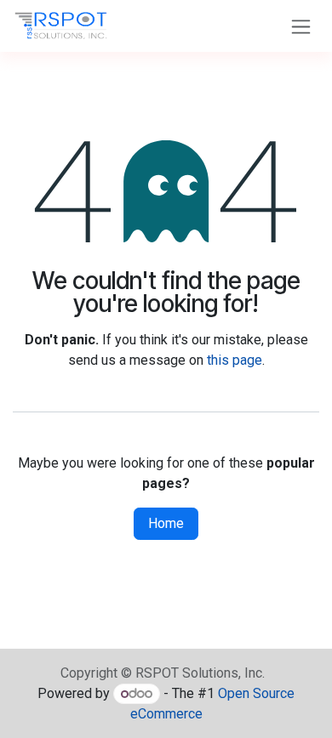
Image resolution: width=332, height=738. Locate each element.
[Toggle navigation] (301, 26)
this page (234, 360)
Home (166, 523)
